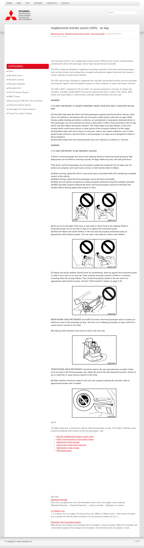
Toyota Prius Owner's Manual (20, 113)
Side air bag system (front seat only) (71, 445)
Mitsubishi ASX (14, 88)
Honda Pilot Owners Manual (19, 105)
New (19, 3)
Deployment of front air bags (68, 442)
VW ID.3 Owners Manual (18, 92)
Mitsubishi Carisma (57, 34)
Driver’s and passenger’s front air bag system (75, 439)
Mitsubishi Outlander (16, 84)
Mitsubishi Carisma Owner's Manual (77, 34)
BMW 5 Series (14, 97)
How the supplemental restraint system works (75, 436)
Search (65, 3)
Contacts (52, 3)
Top (27, 3)
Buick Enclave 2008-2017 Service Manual (25, 101)
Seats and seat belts (98, 34)
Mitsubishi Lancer (15, 75)
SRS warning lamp (64, 451)
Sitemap (38, 3)
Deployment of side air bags (68, 448)
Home (9, 3)
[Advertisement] (94, 48)
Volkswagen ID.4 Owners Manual (21, 109)
